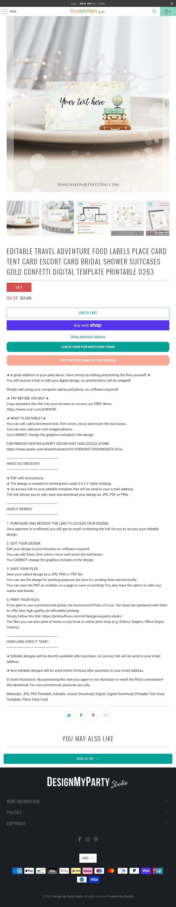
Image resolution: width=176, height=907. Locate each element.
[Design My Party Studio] (88, 11)
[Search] (154, 11)
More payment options (88, 336)
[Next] (166, 105)
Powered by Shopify (121, 896)
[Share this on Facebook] (81, 715)
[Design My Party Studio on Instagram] (87, 840)
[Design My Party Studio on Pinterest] (95, 840)
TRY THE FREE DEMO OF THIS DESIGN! (88, 360)
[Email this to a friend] (106, 715)
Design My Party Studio (68, 896)
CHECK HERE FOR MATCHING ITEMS (88, 347)
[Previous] (10, 105)
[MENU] (2, 11)
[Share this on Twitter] (69, 715)
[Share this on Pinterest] (93, 715)
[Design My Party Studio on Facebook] (79, 840)
